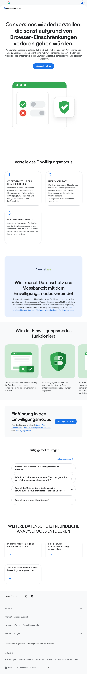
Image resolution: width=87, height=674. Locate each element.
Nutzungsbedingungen (68, 659)
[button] (44, 468)
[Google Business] (8, 3)
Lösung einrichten (65, 421)
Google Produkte (26, 659)
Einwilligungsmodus (23, 430)
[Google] (9, 653)
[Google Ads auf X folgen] (25, 596)
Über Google (10, 659)
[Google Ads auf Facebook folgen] (32, 596)
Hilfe (10, 668)
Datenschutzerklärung (46, 659)
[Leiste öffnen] (3, 3)
